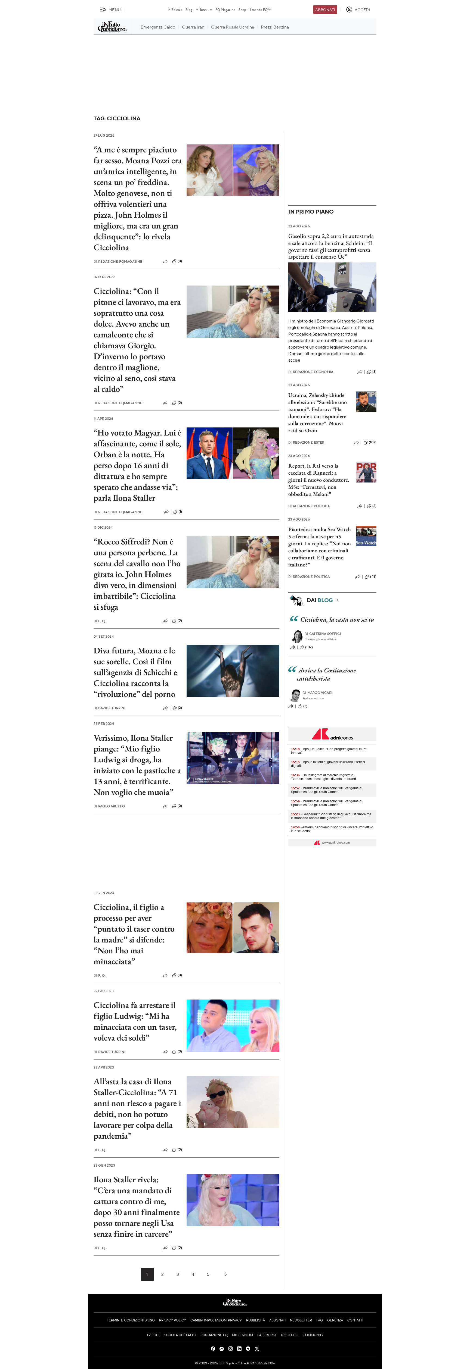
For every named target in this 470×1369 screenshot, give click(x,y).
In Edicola (175, 9)
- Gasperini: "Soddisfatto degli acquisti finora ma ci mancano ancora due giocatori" (331, 816)
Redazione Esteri (307, 442)
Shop (242, 9)
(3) (374, 372)
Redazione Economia (310, 372)
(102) (372, 442)
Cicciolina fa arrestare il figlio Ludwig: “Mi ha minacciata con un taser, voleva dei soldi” (135, 1021)
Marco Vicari (317, 693)
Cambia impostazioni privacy (216, 1320)
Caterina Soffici (323, 634)
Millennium (204, 9)
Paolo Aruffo (109, 806)
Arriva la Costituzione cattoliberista (326, 674)
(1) (180, 511)
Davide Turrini (109, 708)
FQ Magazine (225, 9)
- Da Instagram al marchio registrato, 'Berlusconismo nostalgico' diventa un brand (323, 777)
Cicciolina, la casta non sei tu (337, 619)
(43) (373, 576)
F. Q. (100, 621)
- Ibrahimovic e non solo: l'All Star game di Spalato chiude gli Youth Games (326, 790)
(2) (180, 708)
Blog (188, 9)
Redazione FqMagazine (118, 261)
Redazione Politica (309, 506)
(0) (180, 261)
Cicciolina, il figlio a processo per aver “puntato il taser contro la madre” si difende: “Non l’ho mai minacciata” (134, 934)
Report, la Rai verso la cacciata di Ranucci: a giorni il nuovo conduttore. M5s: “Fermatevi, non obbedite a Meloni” (318, 479)
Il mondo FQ (258, 9)
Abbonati (325, 9)
